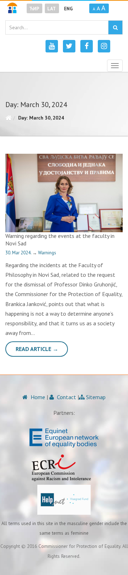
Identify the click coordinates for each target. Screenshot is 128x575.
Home (37, 397)
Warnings (47, 253)
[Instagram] (104, 46)
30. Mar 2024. (18, 253)
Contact (65, 397)
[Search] (115, 27)
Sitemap (95, 397)
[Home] (8, 118)
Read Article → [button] (37, 348)
